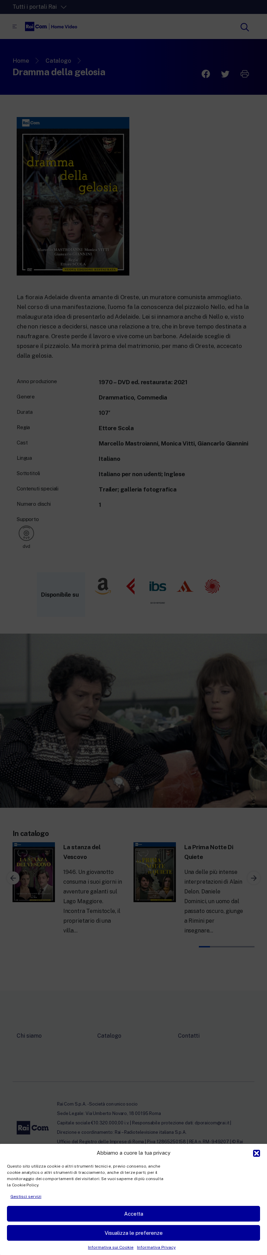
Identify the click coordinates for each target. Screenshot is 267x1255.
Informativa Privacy (156, 1247)
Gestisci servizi (25, 1196)
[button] (256, 1152)
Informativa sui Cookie (111, 1247)
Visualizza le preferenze (134, 1233)
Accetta (133, 1214)
